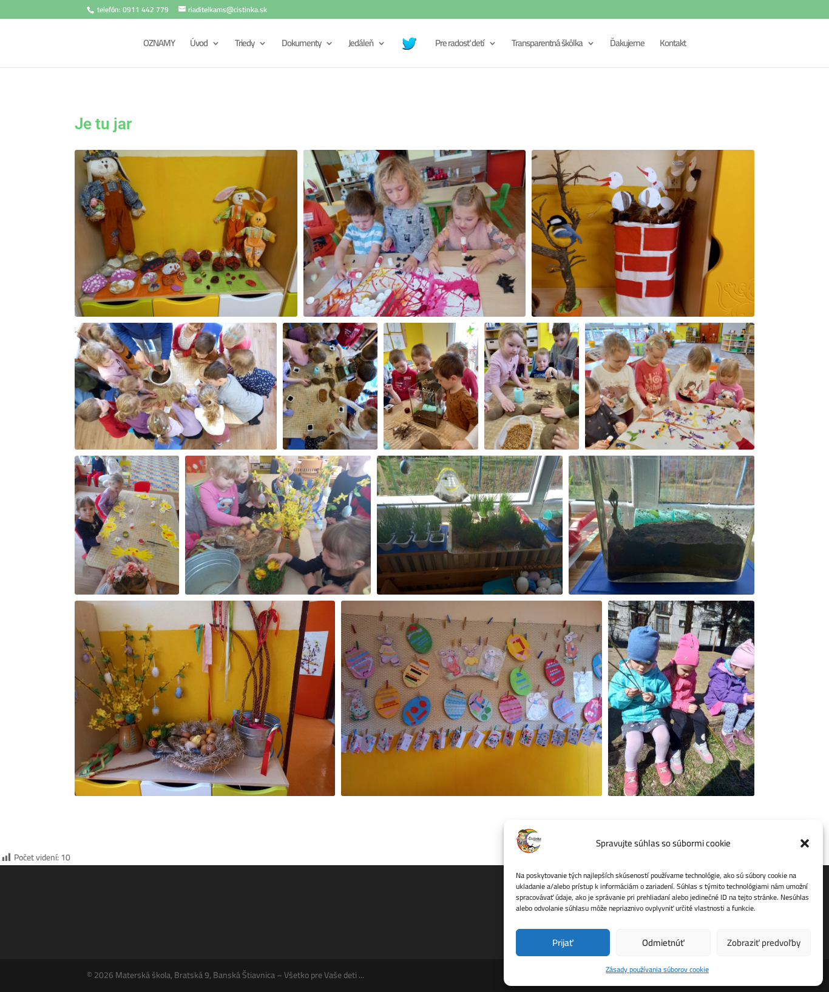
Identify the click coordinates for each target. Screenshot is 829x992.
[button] (805, 843)
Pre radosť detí (459, 45)
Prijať (563, 942)
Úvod (199, 45)
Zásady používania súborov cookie (657, 969)
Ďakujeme (627, 45)
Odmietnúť (663, 942)
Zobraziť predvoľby (763, 942)
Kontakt (673, 45)
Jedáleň (360, 45)
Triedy (244, 45)
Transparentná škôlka (547, 45)
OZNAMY (159, 45)
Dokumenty (301, 45)
